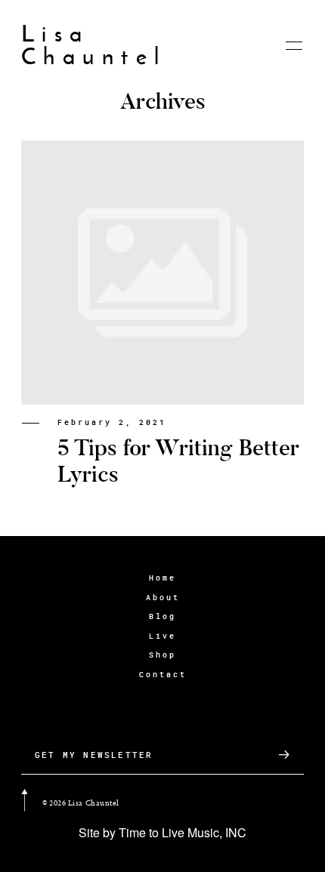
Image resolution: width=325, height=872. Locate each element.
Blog (162, 616)
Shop (162, 655)
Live (162, 636)
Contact (163, 674)
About (163, 597)
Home (162, 578)
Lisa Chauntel (94, 45)
